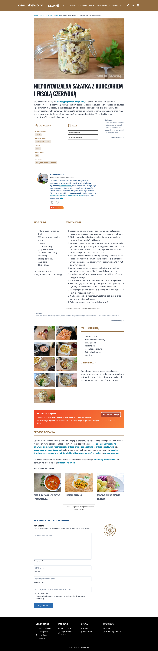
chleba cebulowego (105, 447)
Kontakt (108, 628)
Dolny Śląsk (42, 635)
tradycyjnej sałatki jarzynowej (71, 102)
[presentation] (47, 482)
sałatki (57, 15)
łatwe (38, 149)
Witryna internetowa (41, 593)
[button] (108, 420)
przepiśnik (49, 15)
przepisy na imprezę (75, 137)
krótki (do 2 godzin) (43, 142)
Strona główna (39, 15)
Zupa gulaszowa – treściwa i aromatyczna (47, 497)
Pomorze (41, 638)
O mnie (85, 628)
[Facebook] (128, 5)
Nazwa (37, 572)
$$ (37, 156)
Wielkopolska (43, 632)
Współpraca (87, 632)
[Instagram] (138, 5)
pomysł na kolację (74, 132)
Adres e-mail (39, 582)
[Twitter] (133, 5)
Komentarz (38, 561)
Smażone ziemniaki (73, 495)
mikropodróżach (65, 186)
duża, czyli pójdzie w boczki (46, 163)
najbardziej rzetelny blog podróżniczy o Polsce (67, 195)
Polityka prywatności (113, 632)
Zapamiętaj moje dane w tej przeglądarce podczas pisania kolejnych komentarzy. (60, 597)
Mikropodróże (66, 628)
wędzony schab (111, 453)
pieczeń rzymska (92, 453)
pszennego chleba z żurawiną (47, 450)
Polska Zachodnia (44, 628)
